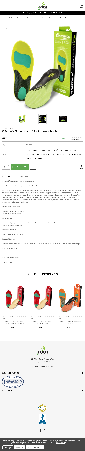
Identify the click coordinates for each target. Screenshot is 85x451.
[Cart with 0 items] (82, 5)
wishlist (33, 167)
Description (8, 176)
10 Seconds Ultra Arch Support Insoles (70, 323)
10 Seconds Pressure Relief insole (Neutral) (42, 323)
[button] (42, 400)
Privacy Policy (60, 443)
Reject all (19, 447)
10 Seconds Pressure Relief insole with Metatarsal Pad (14, 323)
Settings (7, 447)
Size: (4, 154)
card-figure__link (14, 298)
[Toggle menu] (3, 6)
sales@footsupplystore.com (42, 366)
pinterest (44, 430)
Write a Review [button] (78, 140)
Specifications (23, 176)
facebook (40, 430)
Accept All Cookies (35, 447)
